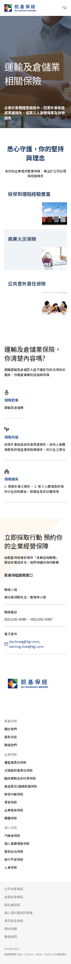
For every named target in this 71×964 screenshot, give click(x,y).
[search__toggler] (54, 8)
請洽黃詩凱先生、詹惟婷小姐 (25, 597)
